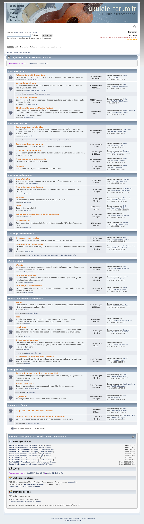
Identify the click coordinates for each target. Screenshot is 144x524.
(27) (31, 63)
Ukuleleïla (28, 104)
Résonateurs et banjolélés (35, 140)
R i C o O (36, 79)
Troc (18, 317)
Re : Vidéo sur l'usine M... (119, 208)
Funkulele (126, 179)
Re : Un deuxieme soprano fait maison (23, 445)
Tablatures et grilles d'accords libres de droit (37, 214)
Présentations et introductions (30, 75)
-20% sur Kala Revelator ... (120, 332)
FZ (124, 342)
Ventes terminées (32, 313)
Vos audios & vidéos (26, 83)
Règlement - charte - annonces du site (34, 411)
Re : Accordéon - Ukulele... (120, 112)
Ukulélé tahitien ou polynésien (55, 140)
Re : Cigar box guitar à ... (119, 386)
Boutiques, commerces (27, 340)
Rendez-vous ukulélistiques (29, 244)
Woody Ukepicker (129, 110)
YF (124, 213)
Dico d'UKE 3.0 (23, 179)
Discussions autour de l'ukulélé (31, 159)
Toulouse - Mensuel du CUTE (50, 255)
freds (124, 304)
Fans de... (20, 166)
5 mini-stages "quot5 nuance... (121, 190)
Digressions (22, 396)
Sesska (26, 380)
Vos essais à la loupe (42, 94)
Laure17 (125, 277)
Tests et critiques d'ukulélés (29, 127)
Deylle (125, 99)
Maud (43, 90)
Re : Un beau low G (117, 279)
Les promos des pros (33, 353)
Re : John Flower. (117, 167)
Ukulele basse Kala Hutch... (120, 306)
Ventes (19, 302)
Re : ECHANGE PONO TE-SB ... (122, 320)
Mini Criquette (29, 90)
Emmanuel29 (29, 501)
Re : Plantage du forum (119, 411)
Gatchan (28, 183)
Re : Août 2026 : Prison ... (119, 101)
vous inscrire (33, 32)
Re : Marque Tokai (117, 360)
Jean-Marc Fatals (129, 416)
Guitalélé (32, 392)
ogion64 (125, 222)
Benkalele (35, 183)
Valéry (125, 75)
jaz (32, 251)
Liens (18, 206)
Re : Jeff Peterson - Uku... (120, 224)
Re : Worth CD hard (117, 145)
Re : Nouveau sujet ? (118, 418)
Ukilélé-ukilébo (14, 501)
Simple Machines (74, 518)
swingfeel (36, 458)
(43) (43, 63)
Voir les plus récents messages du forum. (24, 487)
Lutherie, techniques (26, 275)
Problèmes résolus (32, 423)
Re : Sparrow (115, 397)
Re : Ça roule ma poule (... (120, 377)
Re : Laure (114, 77)
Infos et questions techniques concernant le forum (40, 416)
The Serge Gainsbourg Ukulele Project (34, 108)
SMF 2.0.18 (55, 518)
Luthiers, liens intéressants (29, 286)
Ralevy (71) (59, 473)
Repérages (21, 327)
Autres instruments (25, 384)
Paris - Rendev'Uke (33, 255)
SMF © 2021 (64, 518)
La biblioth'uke (23, 221)
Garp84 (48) (31, 473)
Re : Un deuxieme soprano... (120, 268)
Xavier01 (36, 462)
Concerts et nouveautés (27, 238)
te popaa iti (28, 79)
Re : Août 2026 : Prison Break (19, 449)
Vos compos (30, 94)
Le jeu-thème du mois (26, 98)
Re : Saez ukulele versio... (120, 86)
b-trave (34, 104)
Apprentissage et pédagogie (29, 187)
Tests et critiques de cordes (29, 144)
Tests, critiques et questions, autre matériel (37, 373)
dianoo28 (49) (40, 473)
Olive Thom (126, 129)
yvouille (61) (50, 473)
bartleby (27, 309)
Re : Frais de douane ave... (120, 344)
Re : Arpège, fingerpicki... (119, 181)
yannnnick (72, 482)
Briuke (125, 158)
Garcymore (126, 151)
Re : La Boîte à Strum (118, 200)
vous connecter (19, 32)
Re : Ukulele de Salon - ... (119, 289)
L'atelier (20, 265)
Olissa (125, 237)
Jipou (124, 266)
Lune (124, 85)
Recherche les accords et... (120, 215)
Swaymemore (28, 272)
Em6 (124, 206)
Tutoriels (20, 197)
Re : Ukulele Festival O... (119, 248)
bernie (125, 143)
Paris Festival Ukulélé (68, 255)
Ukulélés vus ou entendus (28, 151)
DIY (27, 392)
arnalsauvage (28, 117)
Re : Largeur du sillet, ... (119, 160)
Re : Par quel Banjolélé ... (119, 131)
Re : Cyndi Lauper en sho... (120, 153)
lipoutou (27, 251)
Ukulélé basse (70, 140)
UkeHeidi (38, 501)
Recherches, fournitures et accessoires (35, 357)
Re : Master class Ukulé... (120, 239)
